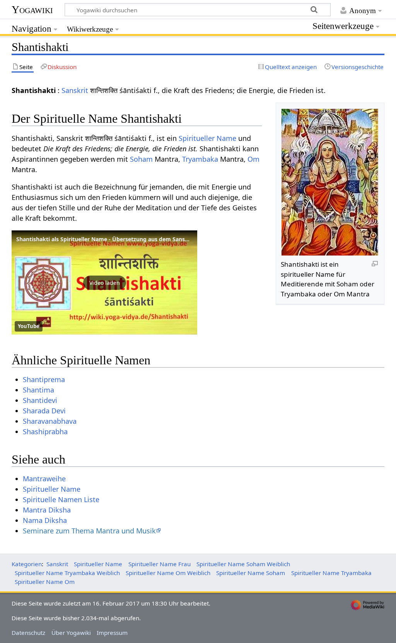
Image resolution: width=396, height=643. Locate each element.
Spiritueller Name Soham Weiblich (243, 564)
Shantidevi (40, 400)
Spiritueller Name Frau (159, 564)
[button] (104, 282)
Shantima (38, 389)
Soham (141, 159)
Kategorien (27, 564)
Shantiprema (44, 379)
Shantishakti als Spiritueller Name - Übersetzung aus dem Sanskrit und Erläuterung (128, 239)
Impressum (112, 632)
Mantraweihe (44, 478)
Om (253, 159)
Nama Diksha (45, 520)
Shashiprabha (45, 431)
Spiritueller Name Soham (250, 573)
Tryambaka (200, 159)
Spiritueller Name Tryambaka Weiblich (67, 573)
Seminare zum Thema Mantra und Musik (89, 530)
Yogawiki (32, 9)
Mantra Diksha (47, 509)
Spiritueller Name (207, 138)
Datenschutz (28, 632)
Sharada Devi (44, 410)
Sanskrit (74, 90)
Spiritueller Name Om (45, 581)
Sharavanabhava (50, 421)
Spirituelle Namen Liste (61, 499)
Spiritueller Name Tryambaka (331, 573)
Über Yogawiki (71, 632)
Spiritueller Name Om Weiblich (168, 573)
